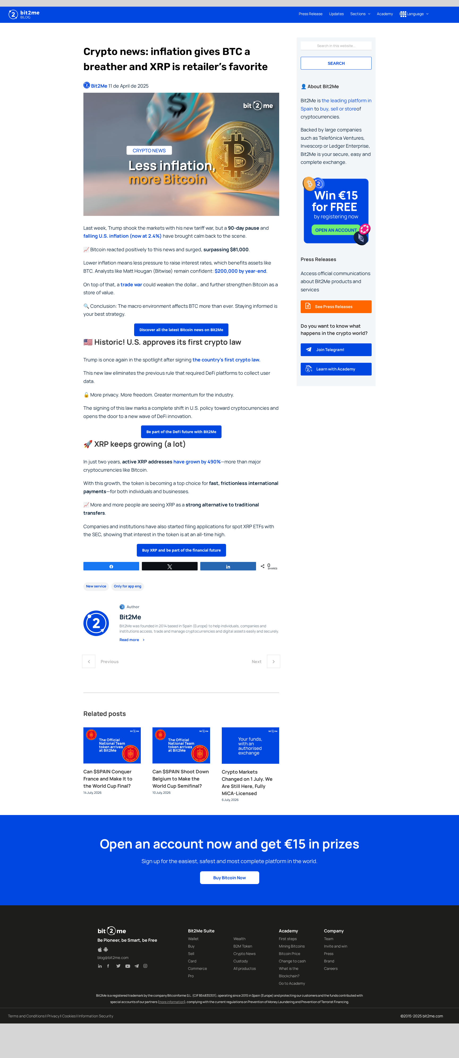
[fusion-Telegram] (138, 967)
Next (257, 661)
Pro (191, 975)
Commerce (197, 968)
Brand (329, 960)
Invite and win (335, 946)
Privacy (53, 1015)
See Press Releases (333, 306)
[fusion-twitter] (120, 967)
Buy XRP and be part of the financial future (181, 550)
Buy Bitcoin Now (229, 878)
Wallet (193, 938)
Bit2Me (99, 86)
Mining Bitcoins (292, 946)
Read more (130, 639)
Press (328, 953)
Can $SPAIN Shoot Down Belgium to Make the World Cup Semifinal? (180, 778)
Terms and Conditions (26, 1015)
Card (192, 960)
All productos (244, 968)
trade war (131, 284)
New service (96, 586)
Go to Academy (292, 983)
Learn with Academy (335, 369)
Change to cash (292, 960)
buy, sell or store (338, 108)
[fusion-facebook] (110, 967)
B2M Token (242, 946)
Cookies (69, 1015)
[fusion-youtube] (129, 967)
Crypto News (244, 953)
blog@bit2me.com (113, 957)
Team (328, 938)
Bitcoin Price (289, 953)
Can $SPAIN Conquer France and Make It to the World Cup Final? (107, 778)
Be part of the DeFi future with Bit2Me (181, 431)
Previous (110, 661)
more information (171, 1002)
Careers (331, 968)
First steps (288, 938)
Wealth (239, 938)
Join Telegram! (330, 349)
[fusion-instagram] (147, 967)
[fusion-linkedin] (101, 967)
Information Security (95, 1015)
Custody (240, 960)
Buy (191, 946)
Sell (191, 953)
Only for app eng (127, 586)
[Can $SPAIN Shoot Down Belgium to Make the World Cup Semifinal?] (181, 730)
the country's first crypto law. (226, 359)
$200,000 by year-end (240, 271)
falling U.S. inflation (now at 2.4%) (122, 236)
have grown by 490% (197, 461)
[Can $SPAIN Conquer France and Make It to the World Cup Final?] (112, 730)
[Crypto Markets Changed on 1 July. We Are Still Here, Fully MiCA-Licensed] (250, 730)
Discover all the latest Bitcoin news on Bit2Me (181, 329)
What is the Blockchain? (289, 972)
